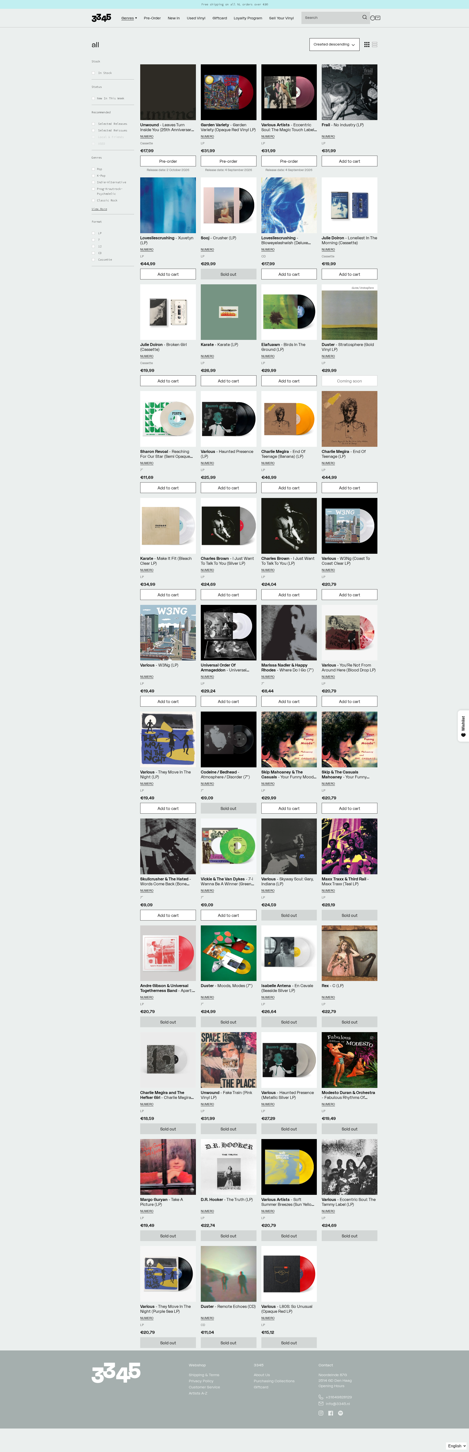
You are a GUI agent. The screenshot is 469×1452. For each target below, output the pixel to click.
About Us (262, 1375)
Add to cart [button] (349, 161)
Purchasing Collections (274, 1381)
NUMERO (146, 136)
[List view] (374, 44)
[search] (335, 18)
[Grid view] (367, 44)
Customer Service (204, 1387)
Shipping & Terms (204, 1375)
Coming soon (349, 381)
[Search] (364, 17)
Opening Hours (331, 1385)
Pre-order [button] (168, 161)
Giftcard (261, 1387)
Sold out (228, 274)
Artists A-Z (198, 1393)
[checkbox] (116, 72)
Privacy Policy (201, 1381)
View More (99, 209)
